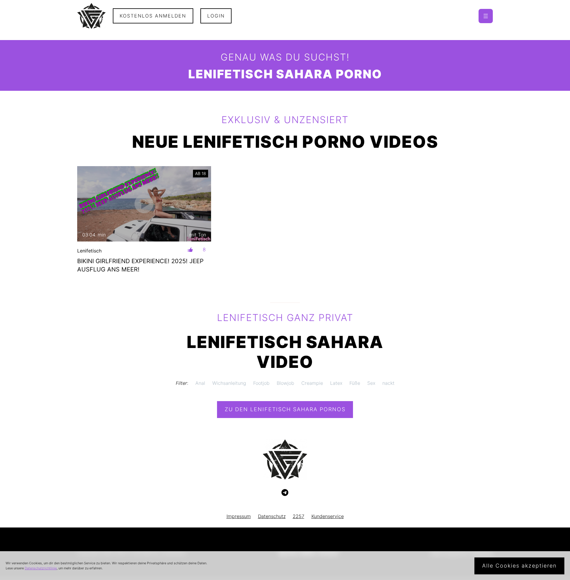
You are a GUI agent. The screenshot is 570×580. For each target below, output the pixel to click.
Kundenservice (327, 516)
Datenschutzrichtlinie (41, 568)
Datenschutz (272, 516)
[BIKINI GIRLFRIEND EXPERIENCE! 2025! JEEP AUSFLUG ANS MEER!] (144, 203)
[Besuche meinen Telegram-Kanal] (284, 492)
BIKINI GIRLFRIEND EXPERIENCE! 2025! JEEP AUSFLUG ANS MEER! (140, 265)
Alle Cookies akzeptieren (519, 565)
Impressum (239, 516)
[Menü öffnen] (485, 16)
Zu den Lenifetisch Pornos (285, 409)
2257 (298, 516)
